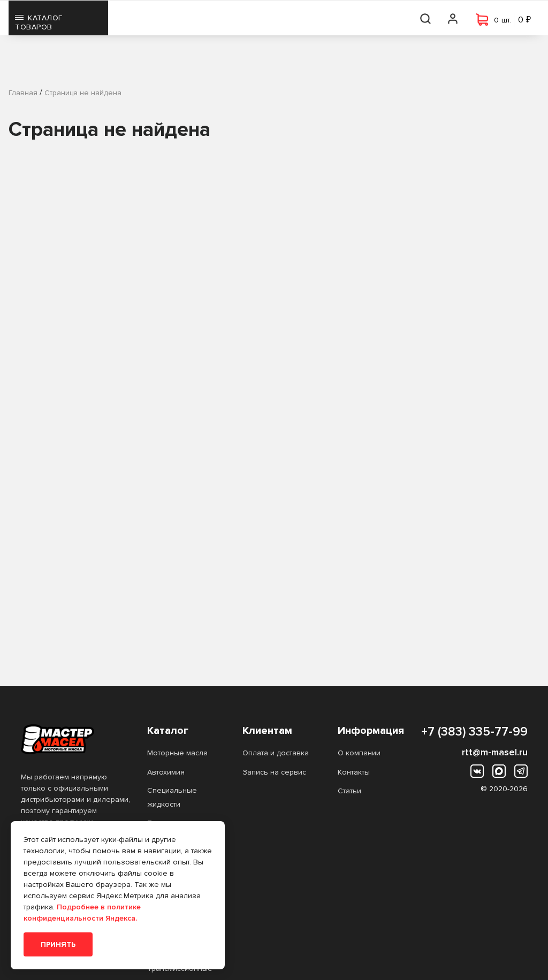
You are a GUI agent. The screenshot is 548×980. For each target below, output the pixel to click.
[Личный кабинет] (453, 18)
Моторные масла (177, 752)
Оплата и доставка (275, 752)
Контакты (354, 772)
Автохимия (166, 772)
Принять (58, 944)
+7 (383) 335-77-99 (474, 731)
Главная (23, 92)
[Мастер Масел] (75, 739)
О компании (359, 752)
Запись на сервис (274, 772)
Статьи (349, 790)
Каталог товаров (39, 22)
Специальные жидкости (172, 797)
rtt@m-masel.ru (495, 752)
